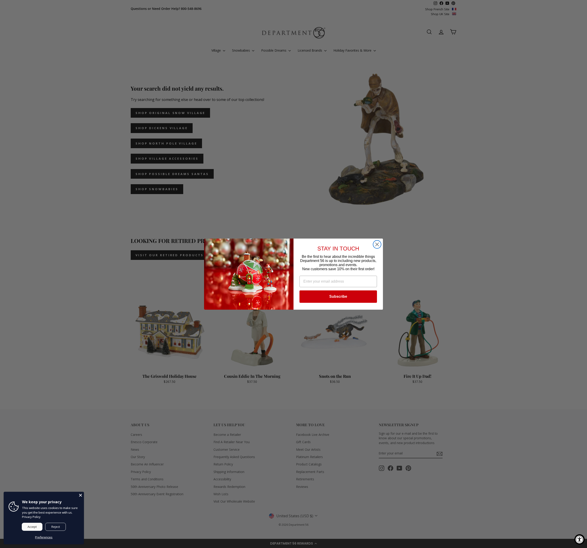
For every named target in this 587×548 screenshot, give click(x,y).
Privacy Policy (31, 517)
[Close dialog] (377, 244)
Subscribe (338, 296)
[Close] (80, 495)
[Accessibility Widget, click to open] (579, 539)
